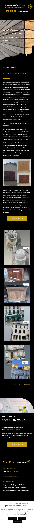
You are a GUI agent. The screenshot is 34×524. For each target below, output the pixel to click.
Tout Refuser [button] (22, 518)
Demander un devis (17, 218)
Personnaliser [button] (17, 521)
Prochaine (27, 384)
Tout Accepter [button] (12, 518)
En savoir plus (22, 514)
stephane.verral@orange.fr (10, 476)
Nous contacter (13, 47)
